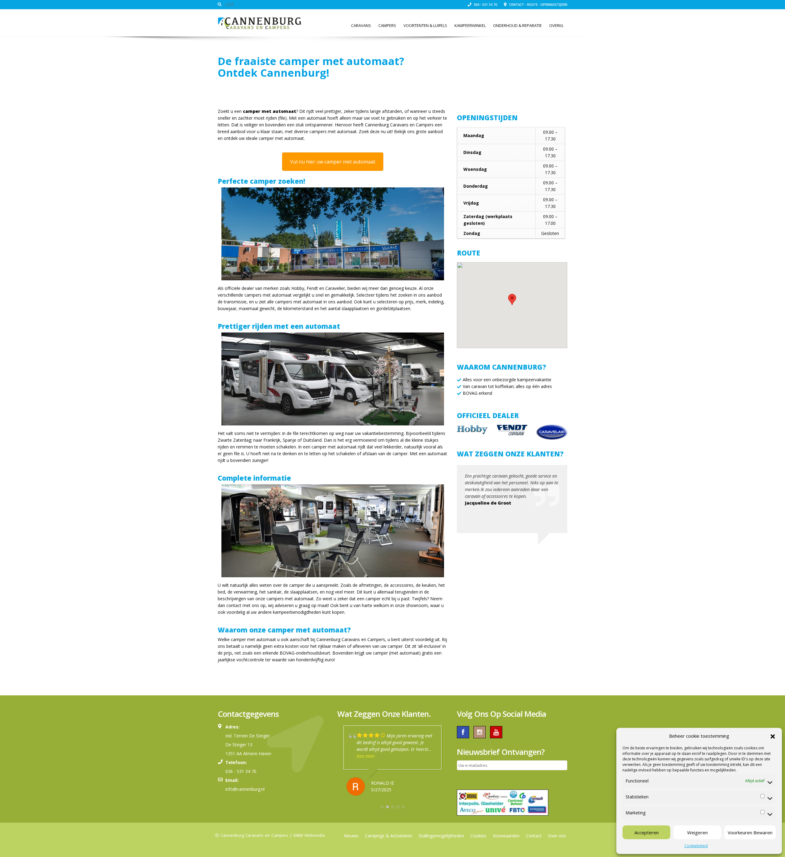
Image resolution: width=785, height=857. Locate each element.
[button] (773, 736)
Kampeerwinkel (470, 25)
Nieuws (351, 836)
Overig (556, 25)
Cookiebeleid (696, 845)
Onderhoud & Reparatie (517, 25)
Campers (387, 25)
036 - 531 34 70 (485, 4)
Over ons (557, 836)
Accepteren (646, 832)
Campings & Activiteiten (388, 836)
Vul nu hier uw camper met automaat (332, 161)
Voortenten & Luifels (425, 25)
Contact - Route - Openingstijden (537, 4)
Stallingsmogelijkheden (441, 836)
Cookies (478, 836)
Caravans (361, 25)
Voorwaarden (506, 836)
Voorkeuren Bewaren (750, 832)
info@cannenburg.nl (245, 789)
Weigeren (697, 832)
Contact (534, 836)
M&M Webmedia (309, 835)
